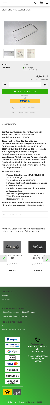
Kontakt (5, 295)
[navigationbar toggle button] (47, 3)
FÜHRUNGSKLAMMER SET (12, 257)
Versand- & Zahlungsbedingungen (15, 316)
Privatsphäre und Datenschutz (13, 329)
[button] (3, 258)
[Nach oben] (43, 401)
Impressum (6, 299)
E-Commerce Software (16, 402)
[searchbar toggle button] (35, 3)
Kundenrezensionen (12, 214)
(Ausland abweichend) (30, 70)
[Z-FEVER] (4, 3)
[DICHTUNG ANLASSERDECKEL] (25, 31)
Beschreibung (9, 124)
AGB (3, 325)
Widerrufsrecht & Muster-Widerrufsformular (18, 312)
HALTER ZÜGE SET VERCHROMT (37, 257)
